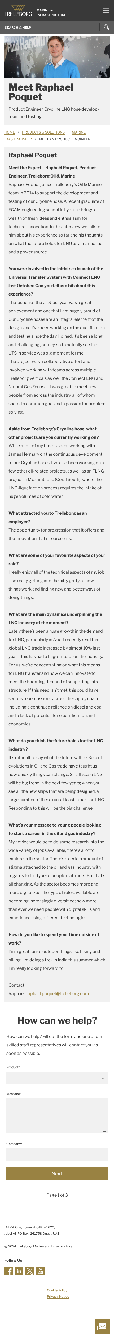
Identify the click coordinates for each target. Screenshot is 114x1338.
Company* (14, 1144)
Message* (13, 1094)
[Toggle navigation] (104, 10)
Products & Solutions (43, 132)
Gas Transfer (19, 139)
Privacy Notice (58, 1296)
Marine (79, 132)
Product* (13, 1067)
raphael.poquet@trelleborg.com (57, 993)
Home (9, 132)
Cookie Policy (57, 1290)
